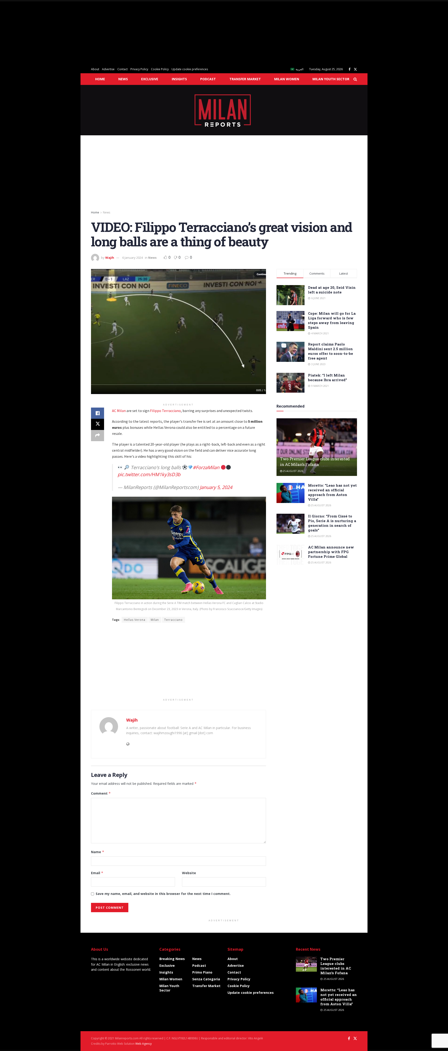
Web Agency (143, 1044)
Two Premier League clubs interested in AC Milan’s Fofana (315, 461)
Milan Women (286, 79)
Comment (101, 793)
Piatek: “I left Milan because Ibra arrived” (327, 377)
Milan (155, 620)
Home (100, 79)
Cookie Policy (160, 69)
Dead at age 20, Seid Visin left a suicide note (332, 289)
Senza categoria (206, 979)
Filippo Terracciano (165, 410)
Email (97, 873)
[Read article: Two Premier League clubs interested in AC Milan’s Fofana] (316, 447)
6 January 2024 (132, 257)
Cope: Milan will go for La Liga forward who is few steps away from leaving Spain (332, 320)
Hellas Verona (134, 620)
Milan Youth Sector (330, 79)
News (123, 79)
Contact (122, 69)
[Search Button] (355, 79)
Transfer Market (245, 79)
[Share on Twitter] (97, 424)
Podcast (208, 79)
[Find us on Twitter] (355, 69)
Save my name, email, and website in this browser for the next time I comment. (163, 893)
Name (97, 852)
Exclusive (149, 79)
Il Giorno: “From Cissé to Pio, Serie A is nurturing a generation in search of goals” (332, 523)
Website (189, 873)
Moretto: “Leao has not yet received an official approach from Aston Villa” (332, 492)
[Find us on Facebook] (349, 69)
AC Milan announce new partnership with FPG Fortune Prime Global (331, 552)
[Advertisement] (140, 32)
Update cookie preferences (190, 69)
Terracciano (173, 620)
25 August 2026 (292, 471)
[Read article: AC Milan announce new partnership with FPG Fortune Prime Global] (290, 555)
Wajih (109, 257)
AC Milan (119, 410)
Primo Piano (202, 972)
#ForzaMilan (206, 467)
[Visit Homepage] (224, 110)
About (95, 69)
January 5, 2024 (216, 487)
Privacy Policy (139, 69)
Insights (179, 79)
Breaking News (172, 959)
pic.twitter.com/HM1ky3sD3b (149, 474)
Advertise (108, 69)
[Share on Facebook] (97, 413)
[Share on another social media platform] (97, 435)
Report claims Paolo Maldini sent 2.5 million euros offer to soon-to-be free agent (330, 351)
